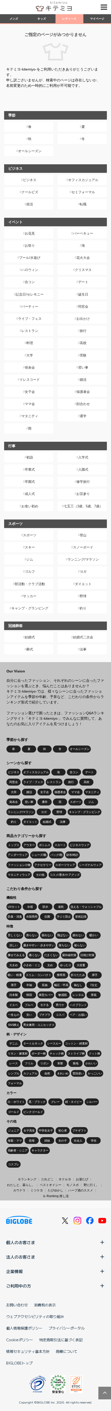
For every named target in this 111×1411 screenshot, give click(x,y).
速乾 (61, 906)
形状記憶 (80, 916)
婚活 (83, 380)
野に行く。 (91, 1185)
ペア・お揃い (78, 1014)
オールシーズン (30, 151)
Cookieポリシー (19, 1339)
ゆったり (65, 965)
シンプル (13, 1073)
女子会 (30, 392)
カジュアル (30, 1073)
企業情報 (14, 1271)
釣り (83, 608)
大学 (29, 355)
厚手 (95, 974)
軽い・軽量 (15, 974)
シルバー (92, 1101)
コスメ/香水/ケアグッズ (65, 874)
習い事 (83, 367)
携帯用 (61, 974)
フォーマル (15, 1083)
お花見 (30, 233)
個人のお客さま (20, 1242)
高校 (83, 343)
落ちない (64, 945)
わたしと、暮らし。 (21, 1185)
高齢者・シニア (18, 1150)
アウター (29, 845)
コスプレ (13, 1164)
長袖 (44, 985)
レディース (69, 18)
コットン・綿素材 (76, 1043)
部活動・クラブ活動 (30, 584)
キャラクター (40, 1150)
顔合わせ (83, 404)
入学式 (83, 457)
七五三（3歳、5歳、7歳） (83, 506)
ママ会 (30, 404)
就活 (29, 204)
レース (13, 1063)
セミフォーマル (83, 192)
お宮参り (83, 494)
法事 (83, 649)
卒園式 (30, 482)
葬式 (29, 649)
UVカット (14, 906)
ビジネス (29, 180)
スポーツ (29, 535)
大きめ (13, 965)
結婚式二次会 (83, 637)
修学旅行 (83, 482)
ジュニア (13, 1130)
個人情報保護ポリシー (24, 1328)
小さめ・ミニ (31, 965)
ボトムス (44, 845)
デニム (13, 1043)
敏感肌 (62, 994)
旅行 (83, 331)
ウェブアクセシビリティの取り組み (35, 1316)
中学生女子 (46, 1130)
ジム (29, 559)
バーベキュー (83, 233)
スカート (60, 845)
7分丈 (93, 985)
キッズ (41, 18)
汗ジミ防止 (64, 916)
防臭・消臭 (15, 916)
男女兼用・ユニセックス (38, 1024)
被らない (79, 945)
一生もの (13, 1014)
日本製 (13, 994)
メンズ (14, 18)
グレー (55, 1101)
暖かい (93, 935)
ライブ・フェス (30, 319)
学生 (94, 1140)
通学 (83, 416)
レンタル (78, 994)
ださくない (51, 955)
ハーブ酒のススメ (80, 1190)
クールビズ (29, 192)
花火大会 (83, 258)
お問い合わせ (17, 1304)
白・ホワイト (16, 1101)
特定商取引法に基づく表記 (61, 1339)
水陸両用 (31, 916)
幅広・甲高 (61, 985)
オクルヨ (65, 1179)
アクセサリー (42, 864)
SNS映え (13, 1024)
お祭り (30, 245)
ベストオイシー (50, 1185)
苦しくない (15, 935)
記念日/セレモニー (30, 294)
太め (50, 965)
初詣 (29, 457)
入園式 (83, 469)
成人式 (30, 494)
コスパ (60, 1014)
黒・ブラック (37, 1101)
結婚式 (30, 637)
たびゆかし (55, 1190)
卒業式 (30, 469)
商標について (66, 1351)
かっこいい (95, 1073)
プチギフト (79, 1130)
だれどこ (47, 1179)
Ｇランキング (27, 1179)
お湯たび (82, 1179)
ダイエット (83, 584)
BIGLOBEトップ (19, 1363)
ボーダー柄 (38, 1053)
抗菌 (47, 916)
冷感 (30, 906)
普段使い (78, 1073)
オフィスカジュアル (83, 180)
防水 (45, 906)
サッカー (29, 596)
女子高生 (29, 1130)
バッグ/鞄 (56, 854)
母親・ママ (15, 1140)
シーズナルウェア (90, 864)
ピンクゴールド (33, 1111)
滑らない (31, 935)
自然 (47, 1073)
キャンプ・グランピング (29, 608)
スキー (30, 547)
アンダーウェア (18, 854)
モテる (44, 1004)
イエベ (13, 1004)
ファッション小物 (19, 864)
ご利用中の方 (18, 1286)
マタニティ (29, 416)
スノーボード (83, 547)
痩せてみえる (16, 955)
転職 (83, 204)
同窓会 (83, 306)
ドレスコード (30, 380)
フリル (29, 1063)
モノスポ (72, 1185)
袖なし (78, 985)
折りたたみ (78, 974)
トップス (13, 845)
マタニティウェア (19, 874)
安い (29, 1014)
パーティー (29, 306)
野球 (83, 596)
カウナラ (19, 1190)
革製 (60, 1063)
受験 (83, 355)
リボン (44, 1063)
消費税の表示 (45, 1304)
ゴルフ (30, 571)
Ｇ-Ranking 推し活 (56, 1196)
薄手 (14, 985)
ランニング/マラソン (83, 559)
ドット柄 (94, 1053)
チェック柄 (57, 1053)
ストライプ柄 (76, 1053)
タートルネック (33, 1043)
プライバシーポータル (67, 1328)
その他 (40, 874)
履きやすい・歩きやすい (38, 945)
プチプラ (44, 1014)
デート (83, 282)
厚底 (94, 994)
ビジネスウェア (80, 845)
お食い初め (29, 506)
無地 (75, 1063)
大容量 (81, 965)
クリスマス (83, 270)
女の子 (62, 1140)
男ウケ (60, 1004)
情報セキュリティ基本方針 (28, 1351)
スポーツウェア (65, 864)
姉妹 (47, 1140)
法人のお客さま (20, 1257)
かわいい (91, 1063)
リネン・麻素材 (18, 1053)
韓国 (29, 994)
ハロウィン (29, 270)
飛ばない (62, 935)
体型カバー (46, 994)
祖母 (32, 1140)
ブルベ (29, 1004)
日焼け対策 (87, 955)
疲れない (78, 935)
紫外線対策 (69, 955)
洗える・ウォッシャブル (86, 906)
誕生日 (83, 294)
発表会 (30, 367)
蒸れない (47, 935)
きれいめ (62, 1073)
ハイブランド (78, 1004)
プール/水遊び (29, 258)
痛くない (34, 955)
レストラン (29, 331)
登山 (83, 535)
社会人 (78, 1140)
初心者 (62, 1130)
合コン (30, 282)
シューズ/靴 (38, 854)
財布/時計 (72, 854)
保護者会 (83, 392)
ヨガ (83, 571)
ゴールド (13, 1111)
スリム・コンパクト (38, 974)
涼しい (13, 945)
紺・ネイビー (73, 1101)
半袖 (29, 985)
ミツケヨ (36, 1190)
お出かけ (83, 319)
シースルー (54, 1043)
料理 (29, 343)
